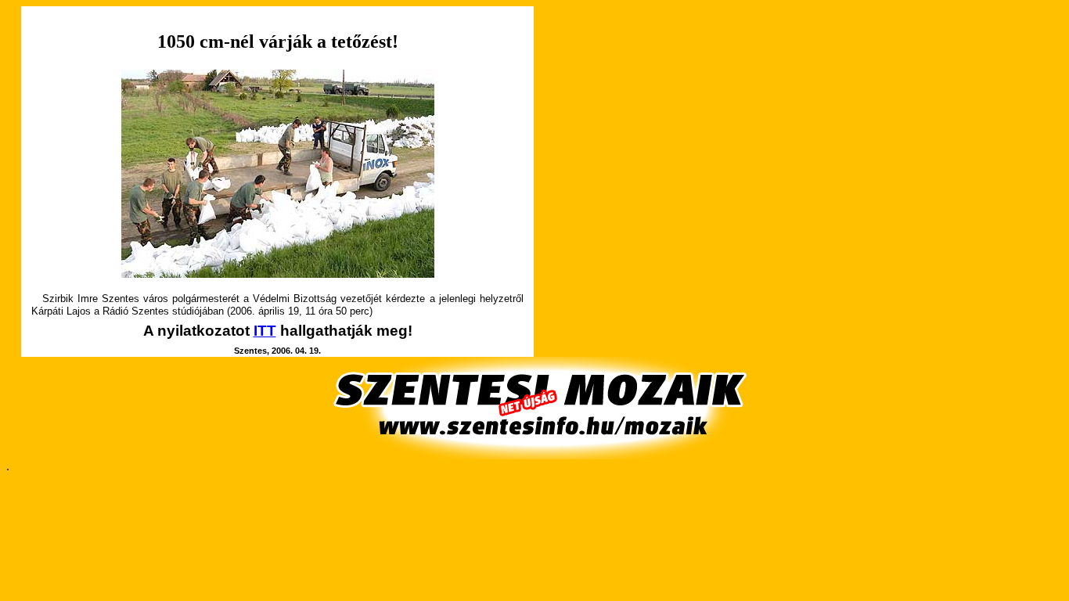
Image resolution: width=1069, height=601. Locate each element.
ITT (265, 330)
